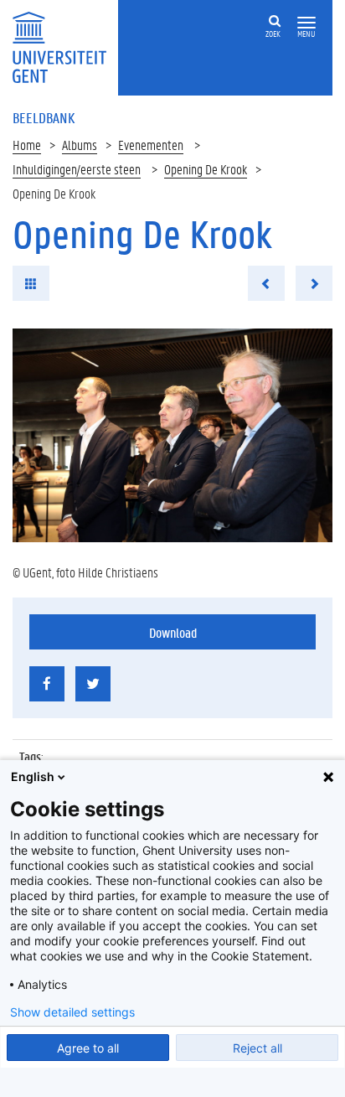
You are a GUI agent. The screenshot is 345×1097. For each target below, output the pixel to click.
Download (173, 632)
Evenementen (150, 144)
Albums (79, 144)
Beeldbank (44, 117)
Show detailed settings (72, 1012)
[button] (306, 23)
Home (27, 144)
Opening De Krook (205, 169)
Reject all (257, 1048)
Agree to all (88, 1048)
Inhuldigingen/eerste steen (77, 169)
